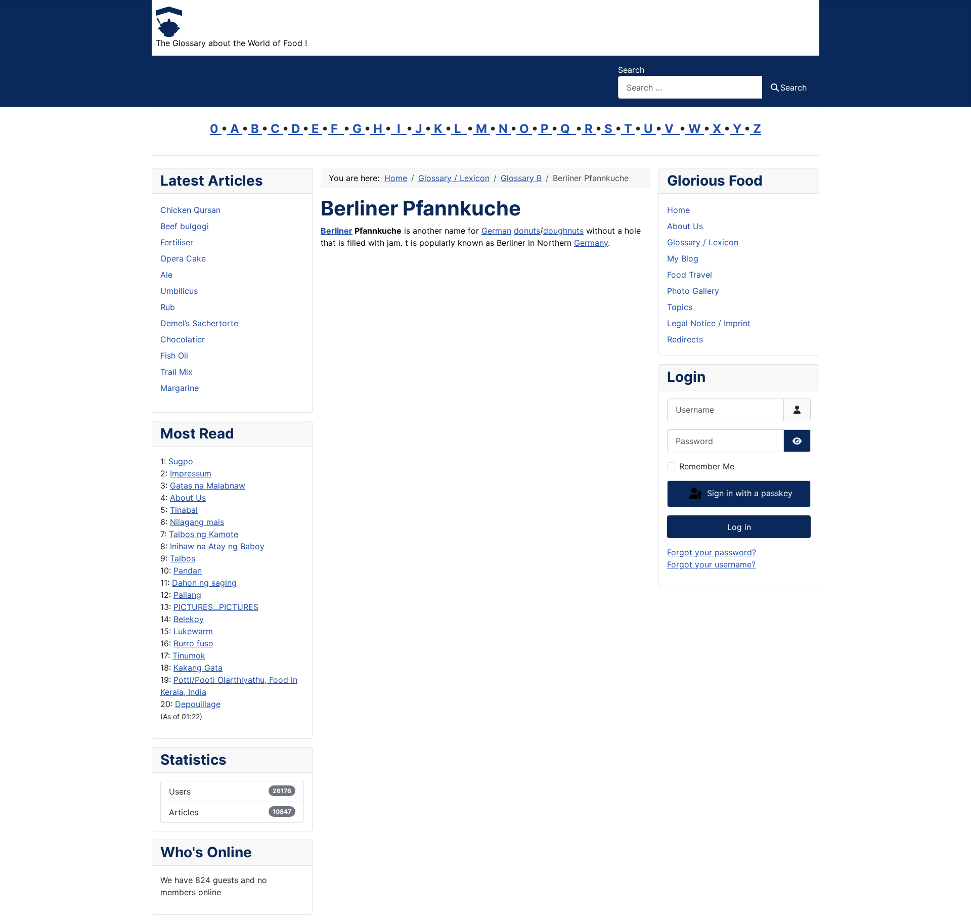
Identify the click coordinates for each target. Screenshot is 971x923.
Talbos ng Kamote (203, 534)
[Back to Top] (953, 904)
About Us (188, 498)
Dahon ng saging (204, 583)
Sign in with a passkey (748, 493)
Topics (679, 307)
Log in (739, 527)
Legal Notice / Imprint (709, 323)
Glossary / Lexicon (702, 242)
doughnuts (563, 231)
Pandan (187, 570)
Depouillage (197, 704)
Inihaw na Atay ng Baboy (217, 546)
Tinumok (188, 655)
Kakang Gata (198, 668)
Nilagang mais (197, 522)
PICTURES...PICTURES (215, 607)
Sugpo (180, 461)
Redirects (685, 339)
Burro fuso (193, 643)
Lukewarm (193, 631)
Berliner (336, 231)
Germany (591, 243)
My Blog (682, 258)
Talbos (182, 558)
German (496, 231)
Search (631, 70)
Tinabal (184, 510)
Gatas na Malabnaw (207, 485)
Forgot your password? (711, 552)
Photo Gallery (693, 291)
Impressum (190, 473)
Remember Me (706, 466)
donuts (527, 231)
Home (678, 210)
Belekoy (188, 619)
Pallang (187, 595)
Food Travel (689, 275)
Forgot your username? (711, 564)
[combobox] (690, 87)
